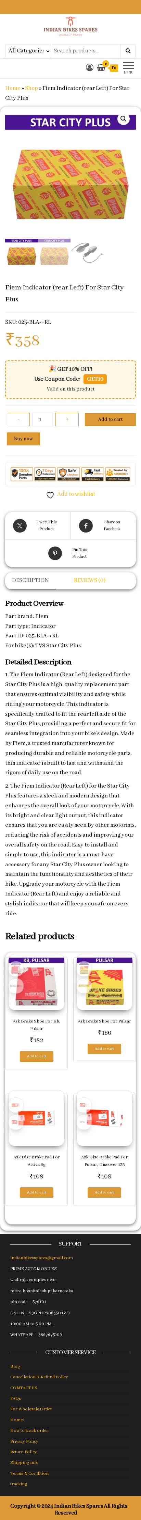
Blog (15, 1366)
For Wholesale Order (31, 1409)
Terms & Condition (29, 1473)
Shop (31, 88)
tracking (18, 1484)
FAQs (15, 1399)
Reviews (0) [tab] (89, 580)
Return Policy (23, 1452)
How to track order (29, 1431)
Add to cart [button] (36, 1056)
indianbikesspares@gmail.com (41, 1258)
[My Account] (89, 68)
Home (13, 88)
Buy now (23, 439)
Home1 (17, 1420)
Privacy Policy (24, 1441)
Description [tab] (30, 580)
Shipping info (24, 1463)
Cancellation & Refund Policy (39, 1377)
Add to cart (110, 419)
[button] (123, 119)
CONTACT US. (24, 1388)
